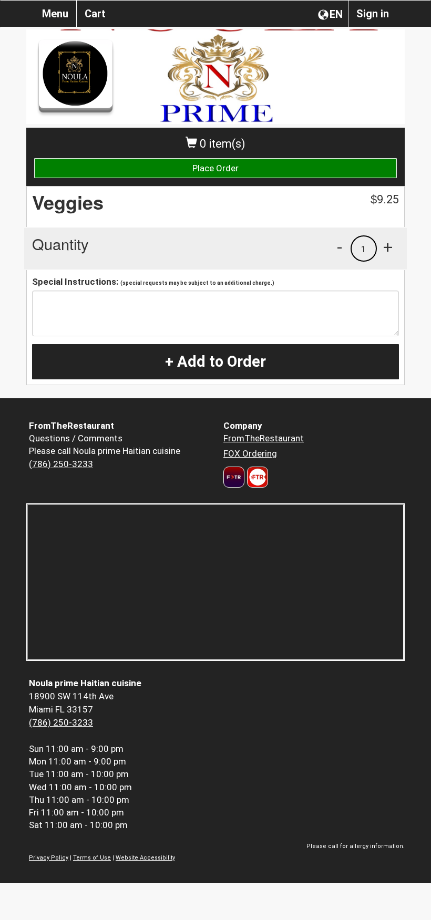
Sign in (372, 13)
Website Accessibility (145, 857)
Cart (95, 13)
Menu (55, 13)
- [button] (339, 247)
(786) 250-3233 (61, 464)
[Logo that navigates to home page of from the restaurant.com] (233, 477)
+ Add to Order (215, 361)
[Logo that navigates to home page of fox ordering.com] (256, 477)
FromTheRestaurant (263, 438)
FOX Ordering (250, 453)
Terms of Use (92, 857)
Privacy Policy (48, 857)
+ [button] (388, 247)
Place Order (215, 168)
